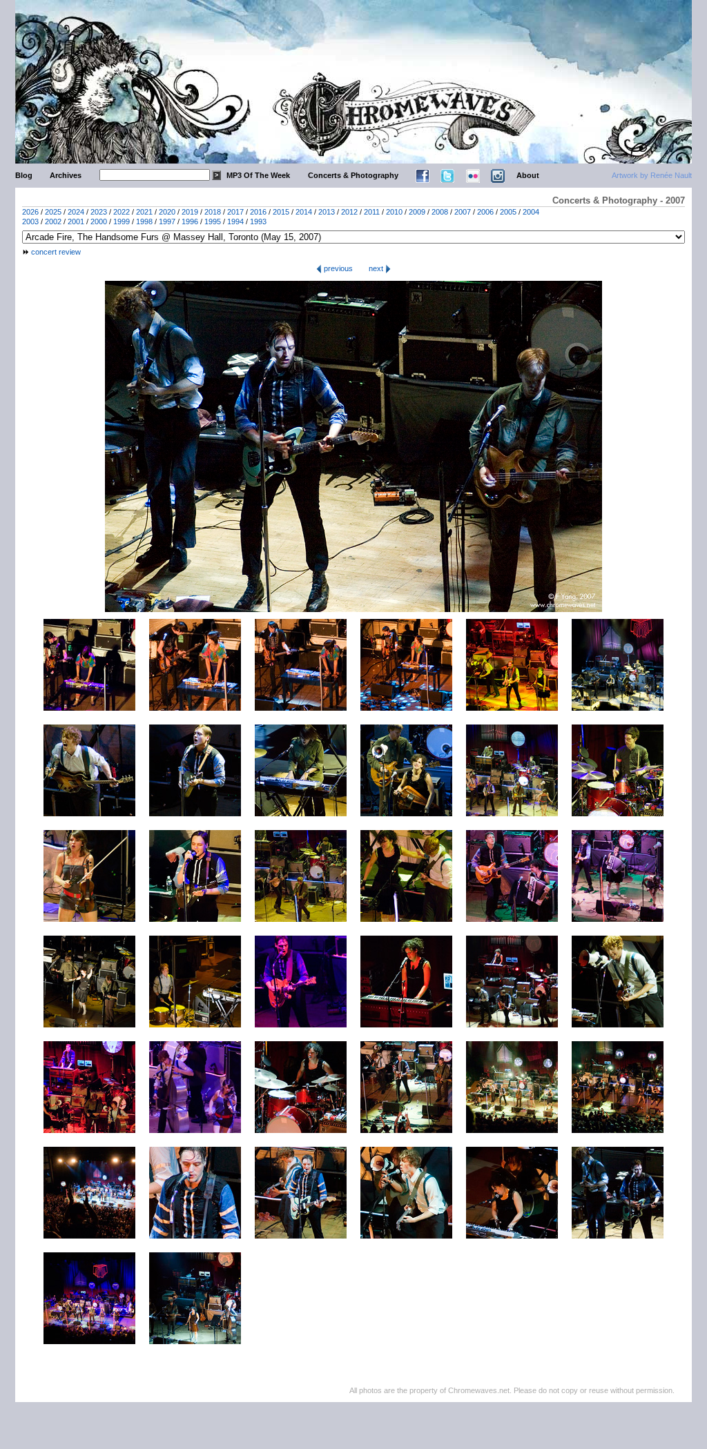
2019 (190, 212)
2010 (394, 212)
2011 (372, 212)
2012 (349, 212)
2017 (235, 212)
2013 (326, 212)
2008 (440, 212)
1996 (190, 221)
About (527, 175)
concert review (56, 252)
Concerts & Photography (353, 175)
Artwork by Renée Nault (652, 175)
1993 (258, 221)
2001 (76, 221)
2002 (53, 221)
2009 (417, 212)
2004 (531, 212)
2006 (485, 212)
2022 (121, 212)
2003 (30, 221)
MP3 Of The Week (258, 175)
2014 (304, 212)
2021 (144, 212)
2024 (76, 212)
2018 (212, 212)
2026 (30, 212)
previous (337, 268)
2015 (281, 212)
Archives (65, 175)
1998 (144, 221)
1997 (167, 221)
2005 (508, 212)
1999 (121, 221)
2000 (98, 221)
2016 (258, 212)
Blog (23, 175)
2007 (462, 212)
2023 (98, 212)
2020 (167, 212)
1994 (235, 221)
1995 (212, 221)
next (377, 268)
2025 (53, 212)
